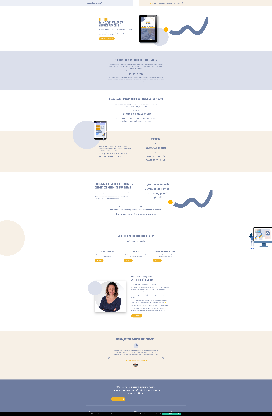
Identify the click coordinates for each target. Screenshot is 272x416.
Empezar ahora (117, 399)
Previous (109, 358)
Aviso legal (170, 411)
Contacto (176, 411)
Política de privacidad (174, 413)
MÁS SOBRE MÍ (136, 315)
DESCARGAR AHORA (106, 38)
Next (163, 358)
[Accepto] (270, 414)
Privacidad (153, 411)
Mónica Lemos (113, 411)
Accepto (165, 413)
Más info (99, 260)
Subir (181, 411)
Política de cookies (161, 411)
